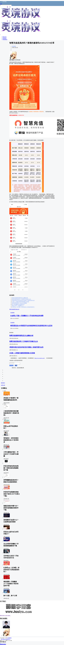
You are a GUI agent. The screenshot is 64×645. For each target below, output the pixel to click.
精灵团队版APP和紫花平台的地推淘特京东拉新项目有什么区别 (31, 325)
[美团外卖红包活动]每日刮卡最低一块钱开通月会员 (23, 300)
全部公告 (3, 385)
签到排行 (3, 382)
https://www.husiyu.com (39, 358)
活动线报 (14, 46)
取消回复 (11, 365)
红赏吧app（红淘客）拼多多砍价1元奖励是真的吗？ (23, 307)
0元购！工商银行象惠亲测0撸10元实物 (20, 301)
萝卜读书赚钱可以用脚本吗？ (18, 304)
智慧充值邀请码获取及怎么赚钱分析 (20, 297)
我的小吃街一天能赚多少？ (18, 305)
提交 (16, 365)
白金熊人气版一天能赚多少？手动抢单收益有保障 (26, 315)
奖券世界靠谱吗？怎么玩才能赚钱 (19, 303)
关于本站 (4, 1)
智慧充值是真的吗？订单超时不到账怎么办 (21, 299)
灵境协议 (9, 637)
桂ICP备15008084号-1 (5, 639)
